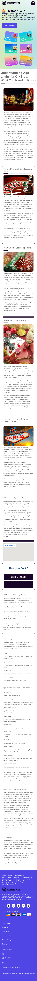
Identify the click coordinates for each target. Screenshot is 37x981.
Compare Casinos (27, 877)
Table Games (22, 883)
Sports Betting (12, 883)
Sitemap (4, 944)
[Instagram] (18, 906)
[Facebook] (8, 906)
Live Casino (5, 879)
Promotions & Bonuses (8, 881)
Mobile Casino (16, 879)
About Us (5, 928)
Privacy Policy (6, 940)
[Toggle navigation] (33, 3)
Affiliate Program (7, 875)
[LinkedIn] (23, 906)
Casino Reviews (6, 877)
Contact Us (5, 932)
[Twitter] (13, 906)
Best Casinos (18, 875)
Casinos (16, 877)
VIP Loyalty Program (8, 884)
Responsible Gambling (24, 881)
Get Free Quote (18, 577)
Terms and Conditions (9, 936)
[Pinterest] (28, 906)
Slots (3, 883)
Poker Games (27, 879)
